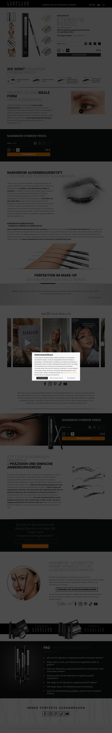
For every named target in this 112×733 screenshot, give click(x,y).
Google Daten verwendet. (70, 372)
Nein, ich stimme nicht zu (56, 378)
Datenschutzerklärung (44, 355)
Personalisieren (71, 378)
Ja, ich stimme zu (42, 378)
